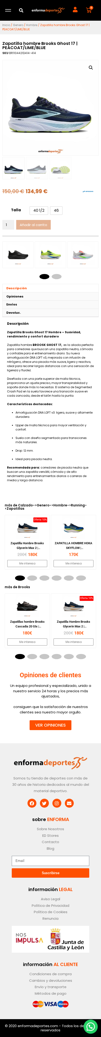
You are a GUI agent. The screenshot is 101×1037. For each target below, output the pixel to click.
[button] (21, 10)
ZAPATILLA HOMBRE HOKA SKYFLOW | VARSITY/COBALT (73, 547)
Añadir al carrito (33, 224)
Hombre (31, 25)
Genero (18, 25)
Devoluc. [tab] (13, 312)
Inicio (6, 25)
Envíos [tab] (11, 304)
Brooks (24, 587)
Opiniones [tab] (14, 296)
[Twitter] (44, 803)
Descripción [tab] (16, 288)
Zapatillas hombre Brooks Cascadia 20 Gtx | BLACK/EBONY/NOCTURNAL (27, 626)
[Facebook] (31, 803)
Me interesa (27, 563)
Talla (16, 209)
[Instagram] (56, 803)
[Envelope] (69, 803)
